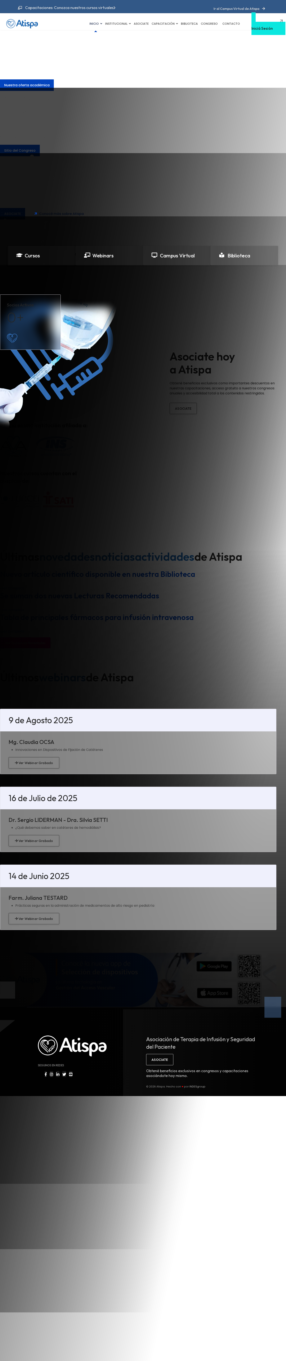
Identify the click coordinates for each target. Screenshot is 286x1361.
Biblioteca (189, 24)
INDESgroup (197, 1087)
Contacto (231, 24)
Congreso (209, 24)
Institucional (116, 24)
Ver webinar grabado (35, 763)
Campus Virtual (177, 255)
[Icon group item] (46, 1074)
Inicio (94, 24)
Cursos (32, 255)
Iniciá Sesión (262, 26)
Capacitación (163, 24)
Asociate (141, 24)
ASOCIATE (159, 1060)
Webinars (102, 255)
